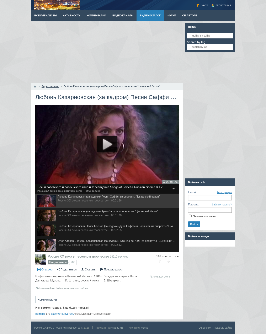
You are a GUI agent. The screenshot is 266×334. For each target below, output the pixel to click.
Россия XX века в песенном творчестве (59, 191)
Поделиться (68, 269)
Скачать (90, 269)
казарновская (71, 288)
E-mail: (192, 192)
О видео (47, 269)
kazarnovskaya (47, 288)
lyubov (60, 288)
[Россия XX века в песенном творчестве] (40, 259)
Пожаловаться (113, 269)
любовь (84, 288)
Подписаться (58, 262)
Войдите (40, 313)
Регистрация (224, 192)
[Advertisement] (107, 52)
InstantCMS (116, 327)
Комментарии (47, 299)
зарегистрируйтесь (62, 313)
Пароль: (193, 204)
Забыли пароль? (222, 204)
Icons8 (144, 327)
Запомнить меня (204, 216)
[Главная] (35, 86)
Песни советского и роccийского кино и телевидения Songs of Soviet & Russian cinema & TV (100, 187)
